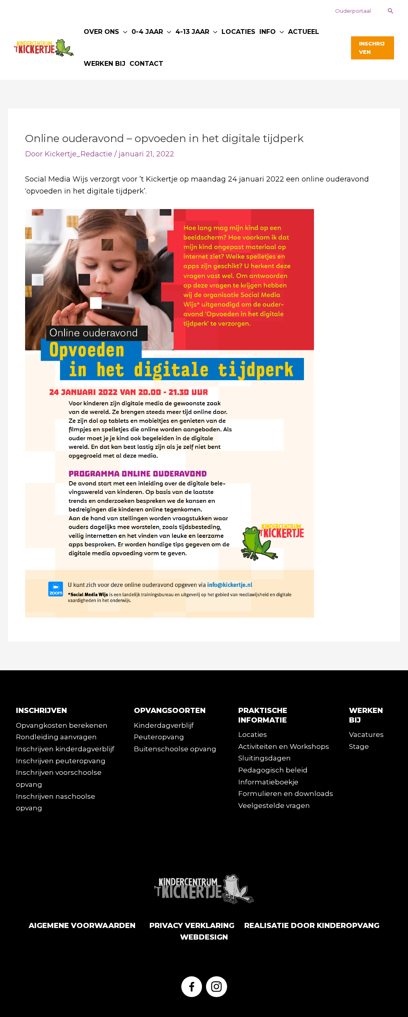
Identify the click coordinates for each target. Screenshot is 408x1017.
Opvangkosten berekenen (62, 725)
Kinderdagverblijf (164, 725)
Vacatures (366, 735)
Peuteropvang (159, 737)
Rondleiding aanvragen (56, 737)
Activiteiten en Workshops (283, 746)
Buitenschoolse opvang (175, 749)
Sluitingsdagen (264, 758)
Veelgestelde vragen (274, 806)
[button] (353, 11)
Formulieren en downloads (285, 794)
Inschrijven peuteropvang (61, 761)
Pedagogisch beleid (273, 770)
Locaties (252, 735)
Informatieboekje (268, 782)
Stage (359, 746)
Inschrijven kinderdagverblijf (65, 749)
